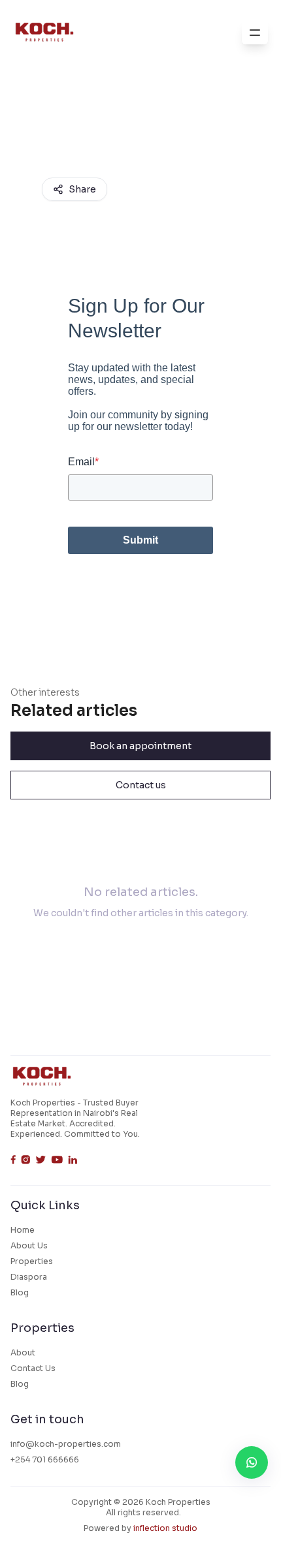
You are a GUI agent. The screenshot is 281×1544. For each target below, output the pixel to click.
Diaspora (28, 1277)
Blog (19, 1292)
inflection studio (165, 1528)
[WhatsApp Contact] (251, 1462)
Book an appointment (140, 746)
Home (22, 1230)
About (22, 1352)
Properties (31, 1261)
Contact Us (33, 1368)
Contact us (141, 785)
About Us (29, 1245)
